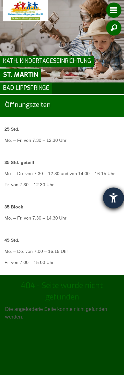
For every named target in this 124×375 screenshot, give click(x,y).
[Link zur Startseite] (25, 10)
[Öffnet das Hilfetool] (113, 198)
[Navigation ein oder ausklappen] (113, 10)
